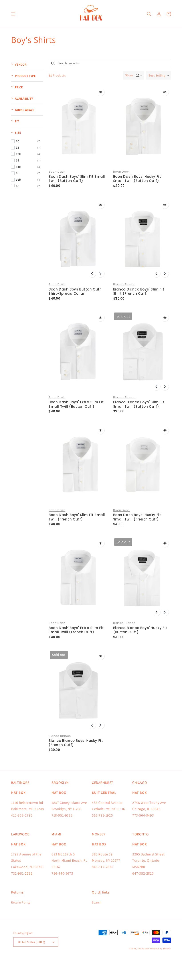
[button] (13, 14)
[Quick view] (100, 92)
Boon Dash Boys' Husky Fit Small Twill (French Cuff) (137, 517)
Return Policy (20, 902)
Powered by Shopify (160, 948)
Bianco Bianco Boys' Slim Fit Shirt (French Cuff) (138, 291)
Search (97, 902)
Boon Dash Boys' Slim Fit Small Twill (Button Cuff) (77, 178)
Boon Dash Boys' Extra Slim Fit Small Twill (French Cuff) (76, 630)
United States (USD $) (31, 942)
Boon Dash (57, 171)
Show (129, 75)
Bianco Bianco (124, 284)
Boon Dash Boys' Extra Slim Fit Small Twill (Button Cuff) (76, 404)
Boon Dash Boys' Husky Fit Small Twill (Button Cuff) (137, 178)
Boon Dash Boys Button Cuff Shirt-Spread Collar (75, 291)
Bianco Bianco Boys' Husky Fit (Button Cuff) (140, 630)
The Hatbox (143, 948)
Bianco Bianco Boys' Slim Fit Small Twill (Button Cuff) (138, 404)
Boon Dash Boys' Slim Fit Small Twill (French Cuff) (77, 517)
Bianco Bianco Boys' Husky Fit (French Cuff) (76, 742)
